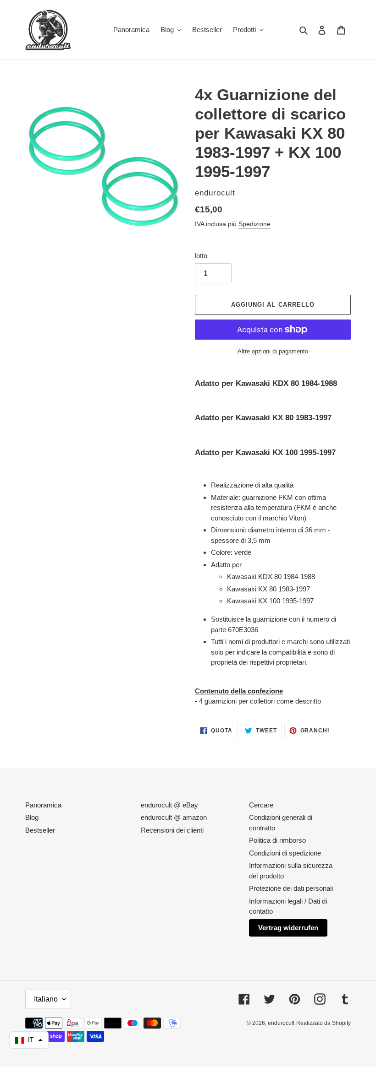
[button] (29, 1040)
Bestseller (40, 830)
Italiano (46, 999)
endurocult (281, 1023)
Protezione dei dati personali (291, 888)
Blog (32, 817)
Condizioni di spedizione (285, 853)
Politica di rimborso (277, 840)
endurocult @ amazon (174, 817)
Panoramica (43, 805)
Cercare (261, 805)
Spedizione (254, 223)
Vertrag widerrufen (288, 928)
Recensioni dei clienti (172, 830)
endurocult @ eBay (169, 805)
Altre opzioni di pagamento (273, 351)
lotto (201, 256)
